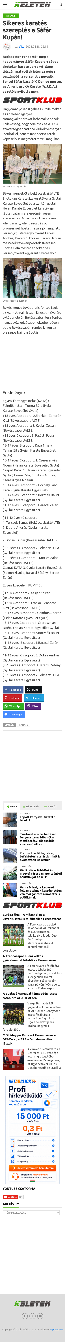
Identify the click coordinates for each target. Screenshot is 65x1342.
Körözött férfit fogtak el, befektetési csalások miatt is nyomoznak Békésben (40, 856)
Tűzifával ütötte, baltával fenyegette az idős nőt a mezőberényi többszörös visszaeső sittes (37, 839)
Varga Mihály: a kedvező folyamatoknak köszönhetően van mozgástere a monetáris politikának (41, 892)
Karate (23, 725)
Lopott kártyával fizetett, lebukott (37, 818)
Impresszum (56, 1329)
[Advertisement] (32, 362)
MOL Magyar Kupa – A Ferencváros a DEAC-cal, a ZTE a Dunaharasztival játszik (29, 1039)
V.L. (21, 46)
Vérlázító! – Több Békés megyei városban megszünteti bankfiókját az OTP (41, 873)
